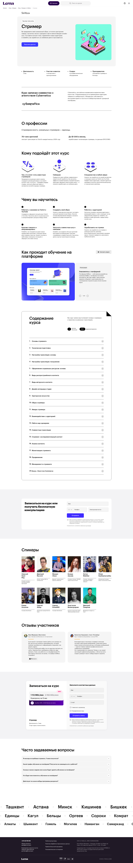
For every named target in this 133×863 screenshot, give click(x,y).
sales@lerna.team (26, 845)
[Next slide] (88, 296)
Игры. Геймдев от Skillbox (24, 8)
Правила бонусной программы (54, 846)
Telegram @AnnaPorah (27, 849)
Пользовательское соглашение (54, 849)
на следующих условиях (89, 723)
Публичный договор (51, 841)
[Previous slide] (80, 296)
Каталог (5, 8)
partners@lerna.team (27, 851)
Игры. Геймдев (12, 8)
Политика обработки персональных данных (57, 843)
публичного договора (85, 525)
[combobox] (70, 510)
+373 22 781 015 (26, 841)
